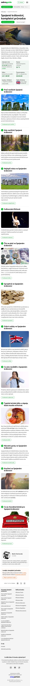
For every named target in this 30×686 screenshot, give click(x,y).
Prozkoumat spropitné (7, 320)
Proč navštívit (17, 7)
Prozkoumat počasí (6, 163)
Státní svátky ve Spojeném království (15, 327)
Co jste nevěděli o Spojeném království (15, 368)
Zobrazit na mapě (21, 22)
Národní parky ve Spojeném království (15, 447)
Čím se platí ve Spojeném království (14, 244)
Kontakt (3, 646)
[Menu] (27, 2)
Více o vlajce (24, 82)
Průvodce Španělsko (20, 608)
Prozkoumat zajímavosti (7, 397)
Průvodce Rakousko (20, 603)
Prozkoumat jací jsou (7, 544)
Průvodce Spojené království (6, 590)
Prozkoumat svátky (6, 361)
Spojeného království (20, 575)
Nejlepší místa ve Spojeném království (15, 169)
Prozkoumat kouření (7, 501)
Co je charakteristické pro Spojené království (14, 508)
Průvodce (3, 12)
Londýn (4, 68)
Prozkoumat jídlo (6, 440)
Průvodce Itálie (19, 600)
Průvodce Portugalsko (21, 606)
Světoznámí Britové (12, 209)
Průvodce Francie (20, 595)
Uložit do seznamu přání (7, 22)
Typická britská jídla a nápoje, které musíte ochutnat (16, 404)
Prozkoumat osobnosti (7, 237)
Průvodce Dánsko (20, 598)
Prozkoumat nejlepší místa (8, 203)
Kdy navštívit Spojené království (13, 131)
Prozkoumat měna (6, 278)
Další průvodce (20, 590)
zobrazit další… (5, 83)
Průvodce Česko (19, 592)
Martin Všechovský (17, 554)
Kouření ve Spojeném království (13, 469)
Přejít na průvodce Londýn (10, 578)
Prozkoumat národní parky (8, 463)
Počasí (22, 7)
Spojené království (6, 7)
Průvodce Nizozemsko (21, 611)
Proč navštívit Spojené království (13, 91)
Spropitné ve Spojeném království (13, 285)
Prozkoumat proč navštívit (8, 124)
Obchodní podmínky (6, 649)
